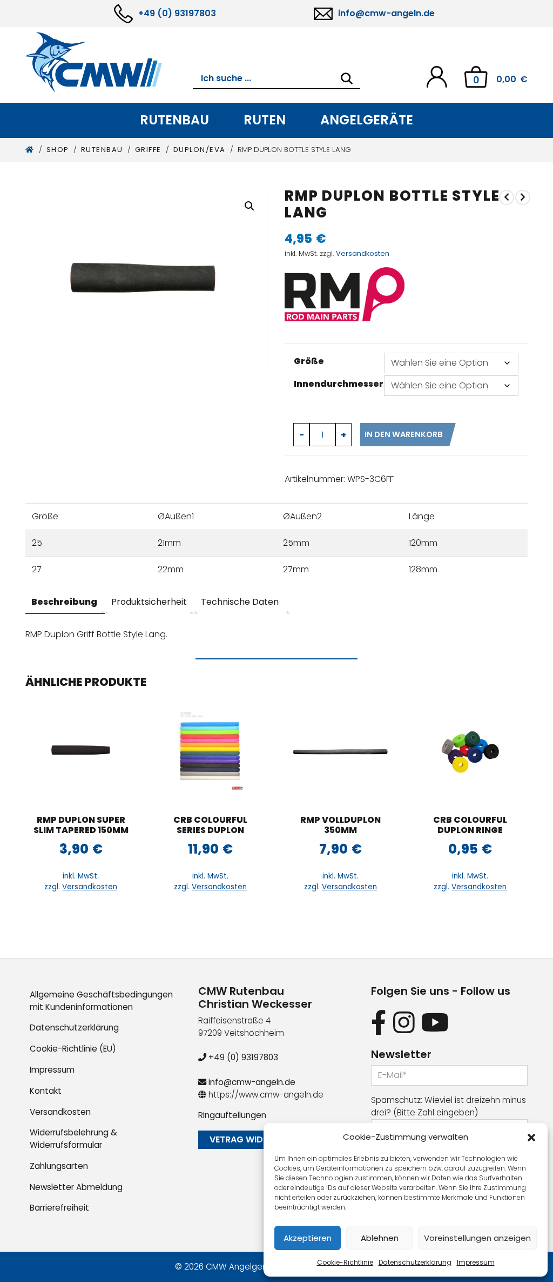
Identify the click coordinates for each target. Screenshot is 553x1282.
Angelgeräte (366, 120)
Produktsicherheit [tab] (149, 602)
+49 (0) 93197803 (177, 13)
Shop (57, 149)
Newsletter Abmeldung (76, 1187)
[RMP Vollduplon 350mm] (340, 752)
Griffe (148, 149)
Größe (309, 361)
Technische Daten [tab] (240, 602)
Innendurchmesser (338, 384)
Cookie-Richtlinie (345, 1262)
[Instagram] (404, 1022)
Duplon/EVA (199, 149)
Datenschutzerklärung (415, 1262)
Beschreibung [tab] (64, 602)
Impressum (476, 1262)
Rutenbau (174, 120)
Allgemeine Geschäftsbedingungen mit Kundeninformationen (101, 1001)
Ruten (265, 120)
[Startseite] (30, 149)
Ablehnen (380, 1238)
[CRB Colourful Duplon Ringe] (470, 752)
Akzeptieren (308, 1238)
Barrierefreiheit (59, 1207)
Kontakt (46, 1090)
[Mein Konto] (436, 76)
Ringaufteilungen (232, 1115)
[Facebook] (379, 1022)
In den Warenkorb (404, 434)
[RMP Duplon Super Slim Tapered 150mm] (80, 752)
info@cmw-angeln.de (386, 13)
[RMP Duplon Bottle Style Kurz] (506, 197)
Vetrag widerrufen (254, 1139)
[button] (531, 1137)
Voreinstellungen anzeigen (477, 1238)
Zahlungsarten (59, 1166)
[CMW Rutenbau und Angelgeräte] (109, 62)
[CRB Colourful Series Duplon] (210, 752)
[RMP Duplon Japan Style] (522, 197)
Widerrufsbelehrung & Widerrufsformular (73, 1139)
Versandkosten (362, 253)
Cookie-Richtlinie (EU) (73, 1048)
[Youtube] (435, 1022)
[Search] (346, 78)
